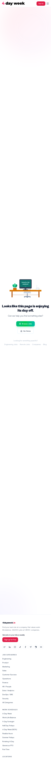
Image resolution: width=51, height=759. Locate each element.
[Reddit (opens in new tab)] (36, 647)
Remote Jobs (25, 344)
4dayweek (8, 623)
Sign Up (40, 3)
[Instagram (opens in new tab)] (15, 647)
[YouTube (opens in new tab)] (41, 647)
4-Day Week (7, 714)
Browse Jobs (27, 324)
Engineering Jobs (10, 344)
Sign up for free (10, 640)
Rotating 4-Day (8, 741)
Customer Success (9, 675)
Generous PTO (7, 745)
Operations (6, 679)
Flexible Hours (7, 733)
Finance (5, 682)
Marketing (6, 667)
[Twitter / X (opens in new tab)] (4, 647)
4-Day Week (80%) (9, 729)
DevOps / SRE (7, 694)
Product (5, 663)
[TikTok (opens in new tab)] (20, 647)
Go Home (27, 331)
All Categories (7, 702)
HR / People (6, 687)
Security (5, 698)
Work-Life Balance (9, 717)
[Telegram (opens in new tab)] (30, 647)
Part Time (5, 749)
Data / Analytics (8, 690)
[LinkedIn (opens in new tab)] (10, 647)
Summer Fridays (8, 737)
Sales (4, 671)
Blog (45, 344)
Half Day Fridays (8, 726)
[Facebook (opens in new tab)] (25, 647)
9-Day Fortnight (8, 721)
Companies (36, 344)
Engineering (6, 659)
